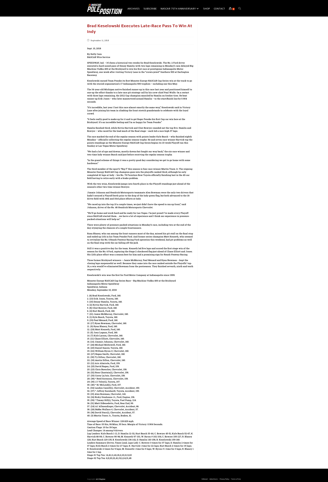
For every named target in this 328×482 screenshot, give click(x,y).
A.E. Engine (100, 479)
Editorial (205, 479)
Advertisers (213, 479)
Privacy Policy (224, 479)
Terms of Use (236, 479)
